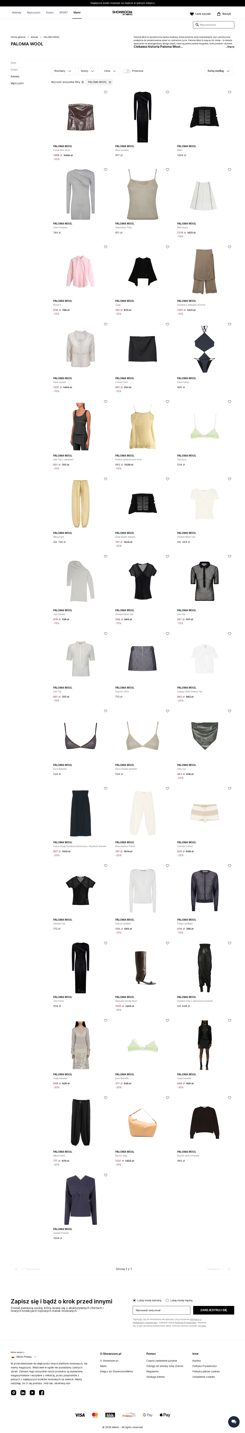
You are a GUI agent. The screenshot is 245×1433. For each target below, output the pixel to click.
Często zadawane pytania (161, 1361)
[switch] (133, 71)
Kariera (196, 1361)
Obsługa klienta (155, 1377)
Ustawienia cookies (203, 1377)
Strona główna (18, 37)
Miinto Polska (24, 1356)
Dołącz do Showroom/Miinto (116, 1371)
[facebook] (41, 1393)
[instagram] (14, 1393)
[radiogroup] (183, 1300)
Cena (107, 71)
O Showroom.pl (109, 1361)
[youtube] (32, 1393)
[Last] (228, 1269)
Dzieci (50, 12)
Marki (77, 12)
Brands (34, 37)
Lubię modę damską (149, 1300)
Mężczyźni (33, 12)
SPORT (63, 12)
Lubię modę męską (181, 1300)
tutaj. (203, 1326)
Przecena (137, 71)
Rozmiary (59, 71)
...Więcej (230, 47)
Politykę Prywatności (185, 1323)
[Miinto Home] (122, 13)
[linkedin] (23, 1393)
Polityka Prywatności (204, 1366)
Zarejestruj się (213, 1310)
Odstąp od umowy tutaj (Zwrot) (164, 1366)
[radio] (134, 1300)
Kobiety (16, 12)
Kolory (84, 71)
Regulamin (152, 1371)
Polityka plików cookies (206, 1371)
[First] (16, 1269)
